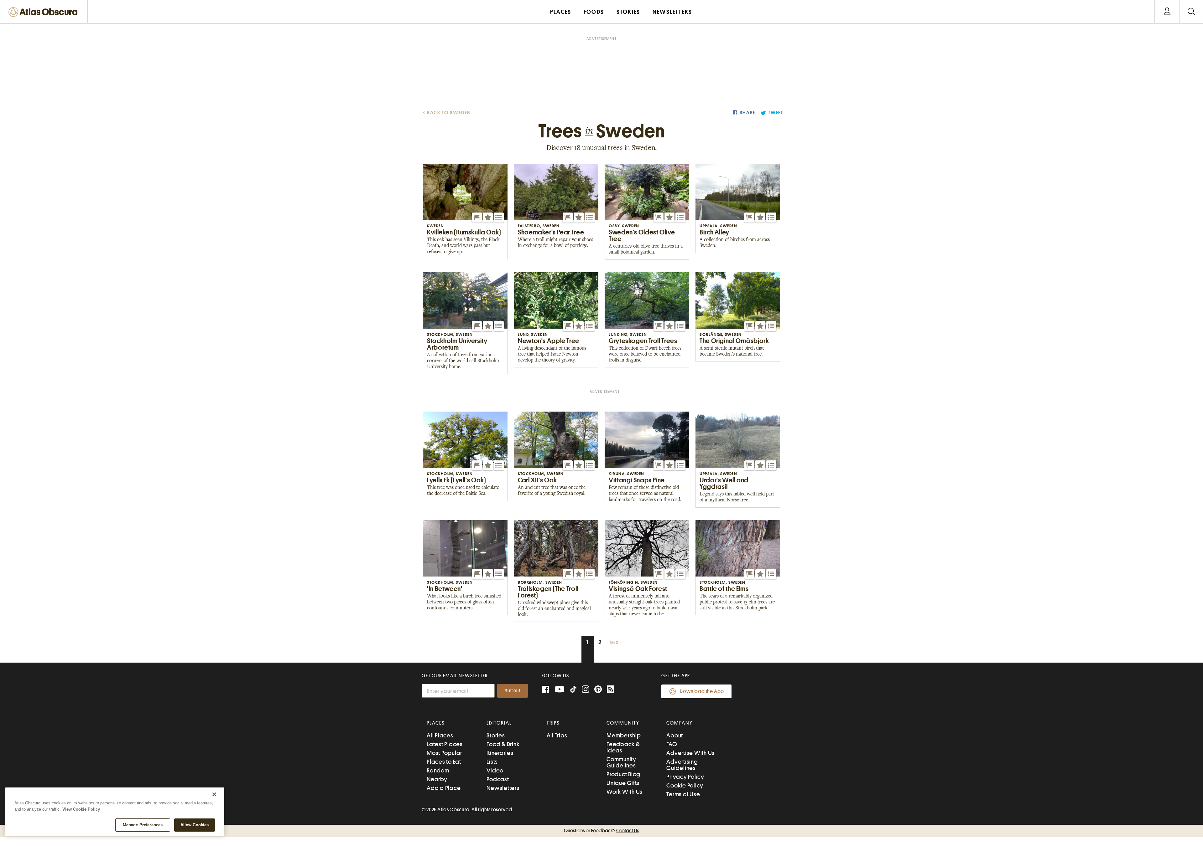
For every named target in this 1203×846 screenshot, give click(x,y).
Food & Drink (503, 744)
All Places (440, 735)
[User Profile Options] (1167, 11)
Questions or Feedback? (601, 830)
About (674, 735)
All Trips (557, 735)
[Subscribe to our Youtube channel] (559, 690)
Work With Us (625, 792)
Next (616, 642)
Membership (624, 735)
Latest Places (445, 744)
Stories (496, 735)
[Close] (214, 794)
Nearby (437, 779)
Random (438, 770)
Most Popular (444, 753)
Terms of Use (683, 794)
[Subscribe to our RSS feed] (610, 690)
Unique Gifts (623, 783)
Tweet (775, 112)
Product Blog (623, 774)
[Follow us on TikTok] (573, 690)
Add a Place (444, 788)
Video (495, 770)
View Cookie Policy (81, 809)
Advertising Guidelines (682, 765)
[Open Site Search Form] (1191, 11)
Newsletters (503, 788)
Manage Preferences (143, 825)
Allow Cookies (194, 825)
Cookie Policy (684, 785)
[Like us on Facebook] (545, 690)
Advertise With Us (690, 753)
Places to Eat (444, 762)
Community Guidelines (621, 762)
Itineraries (500, 753)
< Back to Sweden (447, 112)
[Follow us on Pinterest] (598, 690)
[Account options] (1167, 12)
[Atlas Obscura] (44, 12)
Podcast (498, 779)
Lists (492, 762)
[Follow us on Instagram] (585, 690)
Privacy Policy (685, 777)
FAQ (671, 744)
